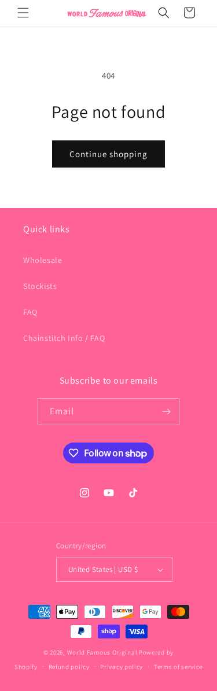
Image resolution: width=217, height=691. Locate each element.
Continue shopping (108, 153)
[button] (23, 12)
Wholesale (42, 260)
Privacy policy (121, 667)
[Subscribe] (166, 411)
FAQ (30, 312)
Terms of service (178, 667)
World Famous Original (102, 652)
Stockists (40, 286)
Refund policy (69, 667)
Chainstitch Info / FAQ (64, 338)
